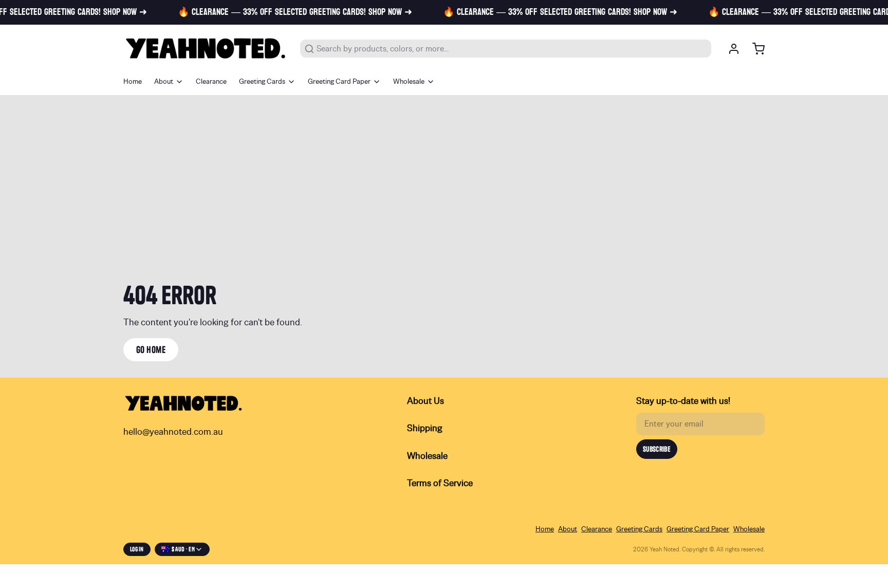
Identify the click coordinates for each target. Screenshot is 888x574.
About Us (425, 401)
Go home (150, 350)
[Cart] (754, 49)
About (163, 81)
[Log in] (729, 49)
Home (132, 81)
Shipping (424, 428)
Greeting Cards (262, 81)
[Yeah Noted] (205, 48)
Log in (137, 549)
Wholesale (408, 81)
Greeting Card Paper (339, 81)
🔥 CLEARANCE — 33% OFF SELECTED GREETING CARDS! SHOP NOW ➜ (288, 12)
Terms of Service (440, 483)
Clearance (211, 81)
